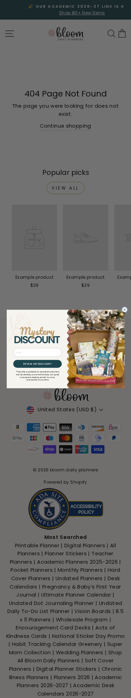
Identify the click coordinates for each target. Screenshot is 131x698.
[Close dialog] (124, 309)
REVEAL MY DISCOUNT (37, 364)
